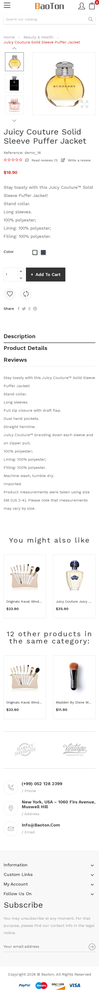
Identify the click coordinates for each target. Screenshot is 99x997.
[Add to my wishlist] (10, 294)
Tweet (24, 308)
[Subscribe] (92, 946)
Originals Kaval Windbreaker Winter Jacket (24, 601)
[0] (92, 6)
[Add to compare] (26, 294)
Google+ (29, 308)
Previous (14, 48)
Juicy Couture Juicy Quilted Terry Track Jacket (74, 601)
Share (19, 308)
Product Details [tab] (25, 348)
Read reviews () (44, 160)
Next (14, 120)
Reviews (15, 360)
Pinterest (35, 308)
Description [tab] (20, 336)
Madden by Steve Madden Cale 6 (74, 702)
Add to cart (48, 274)
